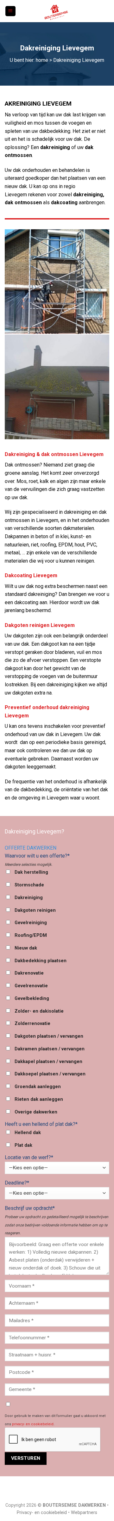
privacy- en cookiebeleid (33, 1424)
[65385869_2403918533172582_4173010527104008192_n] (57, 387)
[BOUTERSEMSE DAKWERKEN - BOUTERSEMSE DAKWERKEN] (57, 11)
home (42, 60)
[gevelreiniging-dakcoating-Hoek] (57, 281)
